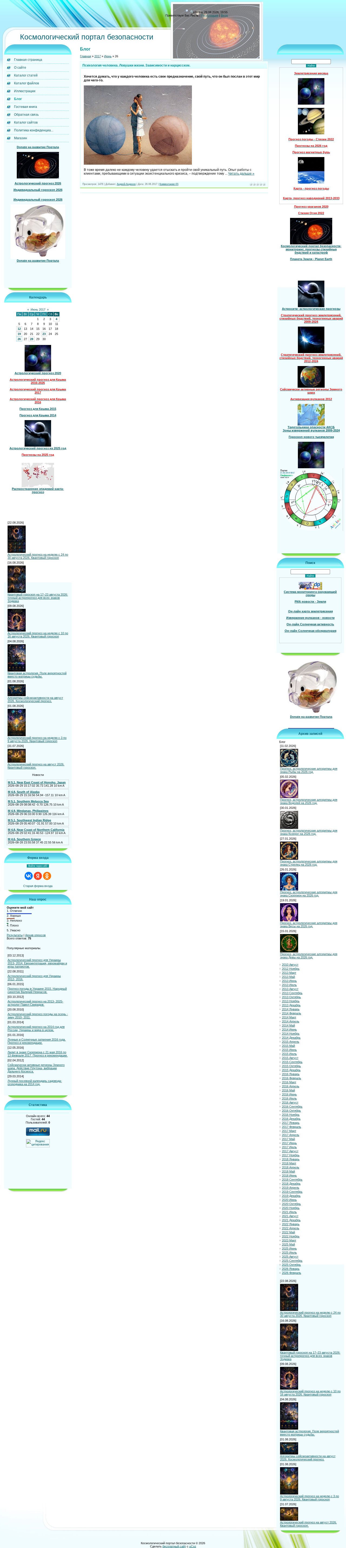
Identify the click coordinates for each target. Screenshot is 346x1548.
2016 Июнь (289, 1094)
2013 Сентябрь (292, 993)
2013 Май (288, 976)
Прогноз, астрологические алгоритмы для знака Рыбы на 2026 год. (308, 770)
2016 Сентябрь (292, 1106)
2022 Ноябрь (291, 1236)
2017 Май (288, 1139)
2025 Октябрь (291, 1264)
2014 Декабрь (291, 1037)
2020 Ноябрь (291, 1208)
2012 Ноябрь (291, 968)
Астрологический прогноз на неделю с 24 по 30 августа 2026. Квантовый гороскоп (38, 556)
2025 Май (288, 1244)
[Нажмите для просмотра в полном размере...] (138, 163)
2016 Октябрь (291, 1110)
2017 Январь (291, 1122)
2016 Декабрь (291, 1118)
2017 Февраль (291, 1126)
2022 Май (288, 1232)
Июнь (108, 56)
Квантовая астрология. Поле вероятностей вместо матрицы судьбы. (37, 675)
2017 (97, 56)
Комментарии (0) (168, 184)
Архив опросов (35, 935)
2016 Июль (289, 1098)
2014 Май (288, 1025)
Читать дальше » (241, 173)
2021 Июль (289, 1212)
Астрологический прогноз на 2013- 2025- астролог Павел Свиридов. (35, 1003)
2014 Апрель (290, 1021)
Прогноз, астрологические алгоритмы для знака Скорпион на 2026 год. (308, 894)
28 (31, 339)
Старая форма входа (37, 886)
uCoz (192, 1546)
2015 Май (288, 1045)
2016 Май (288, 1090)
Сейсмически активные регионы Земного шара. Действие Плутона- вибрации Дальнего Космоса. (36, 1068)
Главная (85, 56)
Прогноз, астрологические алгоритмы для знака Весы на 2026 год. (308, 924)
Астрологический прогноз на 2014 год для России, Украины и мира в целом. (36, 1028)
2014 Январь (291, 1009)
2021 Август (290, 1216)
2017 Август (290, 1151)
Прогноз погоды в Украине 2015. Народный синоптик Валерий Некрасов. (37, 990)
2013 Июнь (289, 980)
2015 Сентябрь (292, 1062)
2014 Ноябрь (291, 1033)
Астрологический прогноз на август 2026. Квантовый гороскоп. (36, 766)
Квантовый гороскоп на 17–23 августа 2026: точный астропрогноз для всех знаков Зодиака (38, 598)
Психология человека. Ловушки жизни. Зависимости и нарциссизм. (136, 65)
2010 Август (290, 964)
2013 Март (289, 972)
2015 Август (290, 1057)
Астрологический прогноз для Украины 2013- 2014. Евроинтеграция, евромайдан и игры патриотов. (37, 963)
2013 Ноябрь (291, 1001)
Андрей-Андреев (126, 184)
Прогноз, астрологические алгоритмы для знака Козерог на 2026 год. (308, 832)
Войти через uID (37, 866)
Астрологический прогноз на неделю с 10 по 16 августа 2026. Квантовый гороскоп (38, 635)
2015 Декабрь (291, 1070)
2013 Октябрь (291, 997)
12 (19, 328)
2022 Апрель (290, 1228)
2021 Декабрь (291, 1220)
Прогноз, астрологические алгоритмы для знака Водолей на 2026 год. (308, 801)
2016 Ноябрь (291, 1114)
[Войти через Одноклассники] (47, 876)
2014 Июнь (289, 1029)
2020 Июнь (289, 1199)
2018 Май (288, 1171)
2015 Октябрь (291, 1066)
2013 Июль (289, 984)
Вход (224, 15)
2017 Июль (289, 1147)
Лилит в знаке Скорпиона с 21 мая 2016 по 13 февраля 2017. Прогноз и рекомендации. (38, 1054)
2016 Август (290, 1102)
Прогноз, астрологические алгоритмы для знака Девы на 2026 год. (308, 955)
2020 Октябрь (291, 1203)
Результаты (15, 935)
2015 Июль (289, 1053)
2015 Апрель (290, 1041)
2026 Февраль (291, 1272)
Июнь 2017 (38, 309)
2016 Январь (291, 1074)
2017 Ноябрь (291, 1155)
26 (19, 339)
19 (19, 333)
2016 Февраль (291, 1078)
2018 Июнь (289, 1175)
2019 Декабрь (291, 1195)
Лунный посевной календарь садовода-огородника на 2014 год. (35, 1082)
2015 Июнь (289, 1049)
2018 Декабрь (291, 1183)
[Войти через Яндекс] (38, 876)
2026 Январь (291, 1268)
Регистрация (209, 15)
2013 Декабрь (291, 1005)
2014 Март (289, 1017)
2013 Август (290, 989)
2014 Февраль (291, 1013)
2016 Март (289, 1082)
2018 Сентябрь (292, 1179)
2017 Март (289, 1130)
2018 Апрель (290, 1167)
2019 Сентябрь (292, 1191)
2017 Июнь (289, 1143)
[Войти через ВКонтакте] (29, 876)
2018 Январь (291, 1159)
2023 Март (289, 1240)
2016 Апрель (290, 1086)
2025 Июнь (289, 1248)
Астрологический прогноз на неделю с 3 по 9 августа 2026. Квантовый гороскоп (37, 739)
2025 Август (290, 1256)
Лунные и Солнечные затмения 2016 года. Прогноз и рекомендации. (37, 1041)
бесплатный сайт (174, 1546)
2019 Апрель (290, 1187)
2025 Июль (289, 1252)
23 (44, 333)
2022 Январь (291, 1224)
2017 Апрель (290, 1135)
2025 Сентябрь (292, 1260)
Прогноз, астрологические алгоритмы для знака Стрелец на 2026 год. (308, 863)
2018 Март (289, 1163)
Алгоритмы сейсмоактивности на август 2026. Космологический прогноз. (35, 699)
